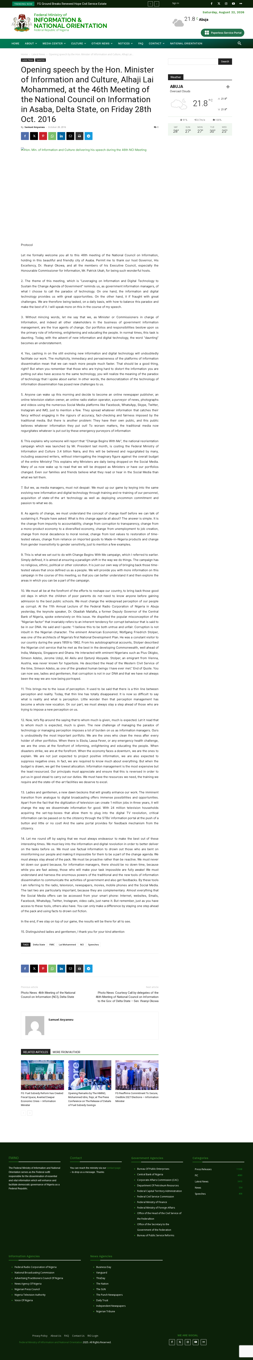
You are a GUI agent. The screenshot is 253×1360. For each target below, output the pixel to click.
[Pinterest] (43, 136)
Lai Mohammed (67, 944)
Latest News (38, 54)
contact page (114, 1168)
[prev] (150, 3)
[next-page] (29, 1113)
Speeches (40, 60)
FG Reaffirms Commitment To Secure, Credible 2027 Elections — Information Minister (137, 1097)
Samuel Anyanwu (35, 127)
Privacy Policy (39, 1335)
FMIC (52, 944)
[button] (239, 43)
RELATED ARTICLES (35, 1052)
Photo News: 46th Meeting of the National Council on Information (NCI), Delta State (48, 995)
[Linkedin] (61, 136)
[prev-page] (23, 1113)
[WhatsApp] (52, 136)
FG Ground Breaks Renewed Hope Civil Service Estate (72, 4)
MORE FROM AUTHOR (66, 1052)
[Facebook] (211, 3)
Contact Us (78, 1335)
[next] (156, 3)
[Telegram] (89, 136)
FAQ (66, 1335)
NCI (82, 944)
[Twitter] (218, 3)
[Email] (70, 136)
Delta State (39, 944)
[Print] (79, 136)
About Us (56, 1335)
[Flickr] (240, 3)
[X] (34, 136)
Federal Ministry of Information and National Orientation (50, 1342)
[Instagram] (226, 3)
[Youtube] (233, 3)
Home (24, 54)
